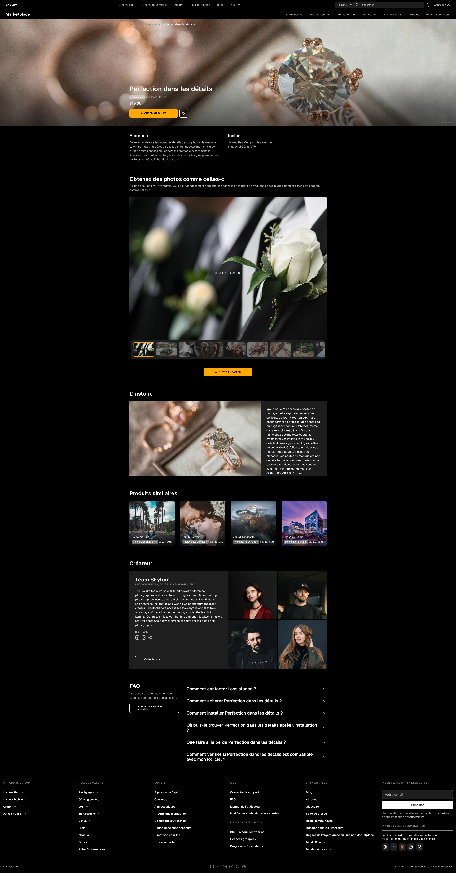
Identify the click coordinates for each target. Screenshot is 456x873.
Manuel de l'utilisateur (245, 806)
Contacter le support (244, 792)
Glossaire (312, 806)
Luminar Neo (126, 4)
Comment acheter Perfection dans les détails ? (256, 701)
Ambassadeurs (164, 806)
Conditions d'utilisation (170, 821)
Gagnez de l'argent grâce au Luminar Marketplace (340, 835)
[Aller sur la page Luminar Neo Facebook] (212, 866)
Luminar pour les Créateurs (324, 828)
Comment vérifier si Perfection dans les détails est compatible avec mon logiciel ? (256, 757)
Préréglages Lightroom (145, 541)
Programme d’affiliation (170, 814)
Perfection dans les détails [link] (178, 24)
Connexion (442, 5)
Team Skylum (158, 97)
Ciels (82, 828)
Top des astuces (319, 849)
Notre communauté (319, 821)
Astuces (311, 799)
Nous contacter (165, 842)
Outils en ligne (15, 814)
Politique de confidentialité (172, 828)
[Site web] (150, 637)
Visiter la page (152, 659)
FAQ (233, 799)
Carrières (160, 799)
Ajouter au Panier (154, 113)
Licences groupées (243, 839)
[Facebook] (137, 637)
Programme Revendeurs (246, 846)
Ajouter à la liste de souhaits (151, 519)
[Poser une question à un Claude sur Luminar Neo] (402, 847)
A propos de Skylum (168, 792)
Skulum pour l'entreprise (247, 832)
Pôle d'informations (438, 14)
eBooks (84, 835)
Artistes (414, 14)
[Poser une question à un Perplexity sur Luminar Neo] (393, 847)
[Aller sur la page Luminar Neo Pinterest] (244, 866)
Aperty (178, 4)
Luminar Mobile (15, 799)
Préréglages (150, 24)
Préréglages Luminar (296, 541)
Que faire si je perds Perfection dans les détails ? (256, 742)
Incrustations (90, 814)
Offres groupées (92, 799)
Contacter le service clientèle (150, 708)
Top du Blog (316, 842)
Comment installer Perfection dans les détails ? (256, 713)
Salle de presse (316, 814)
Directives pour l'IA (167, 835)
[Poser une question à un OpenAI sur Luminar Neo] (385, 847)
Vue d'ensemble (293, 14)
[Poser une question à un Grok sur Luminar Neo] (410, 847)
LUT (84, 807)
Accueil (134, 24)
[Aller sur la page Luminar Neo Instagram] (218, 866)
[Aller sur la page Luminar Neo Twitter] (237, 866)
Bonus (370, 14)
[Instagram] (144, 637)
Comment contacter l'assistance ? (256, 689)
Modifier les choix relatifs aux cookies (254, 813)
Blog (220, 4)
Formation (347, 14)
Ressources (320, 14)
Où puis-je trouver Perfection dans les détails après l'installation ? (256, 727)
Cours (83, 842)
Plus (235, 4)
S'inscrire (417, 805)
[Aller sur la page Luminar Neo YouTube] (231, 866)
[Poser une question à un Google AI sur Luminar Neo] (419, 847)
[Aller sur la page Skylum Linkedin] (225, 866)
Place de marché (200, 4)
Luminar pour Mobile (154, 4)
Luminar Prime (393, 14)
